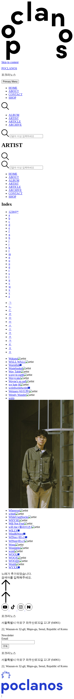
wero (11, 398)
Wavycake (14, 378)
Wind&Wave (16, 533)
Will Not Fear (16, 523)
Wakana (13, 358)
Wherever (14, 510)
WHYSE (14, 520)
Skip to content (9, 62)
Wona (12, 544)
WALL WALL (17, 361)
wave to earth (16, 374)
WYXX (13, 567)
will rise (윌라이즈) (20, 526)
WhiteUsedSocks (18, 517)
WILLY (13, 530)
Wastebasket (16, 368)
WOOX (13, 557)
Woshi (12, 564)
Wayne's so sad (17, 381)
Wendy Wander (17, 394)
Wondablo (14, 547)
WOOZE (14, 560)
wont (11, 551)
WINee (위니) (17, 537)
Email (4, 638)
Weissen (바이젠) (19, 391)
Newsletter (7, 635)
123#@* (13, 211)
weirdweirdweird (18, 387)
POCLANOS (9, 68)
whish (12, 513)
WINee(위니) (16, 541)
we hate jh (14, 384)
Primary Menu (10, 81)
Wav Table (15, 371)
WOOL (13, 554)
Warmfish (14, 365)
